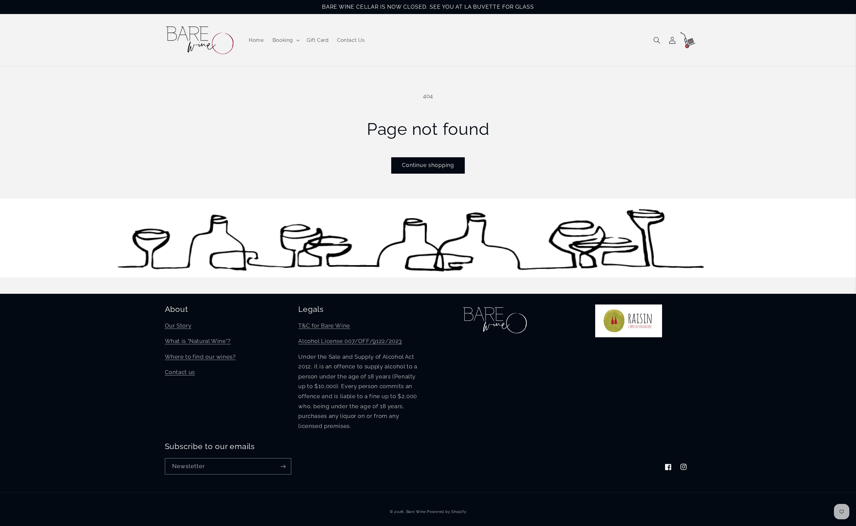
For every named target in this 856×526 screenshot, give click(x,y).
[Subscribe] (283, 466)
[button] (285, 40)
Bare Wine (416, 512)
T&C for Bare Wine (324, 325)
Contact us (180, 372)
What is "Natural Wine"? (198, 341)
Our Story (178, 325)
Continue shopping (428, 165)
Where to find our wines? (200, 356)
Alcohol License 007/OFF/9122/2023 (350, 341)
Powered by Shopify (446, 512)
